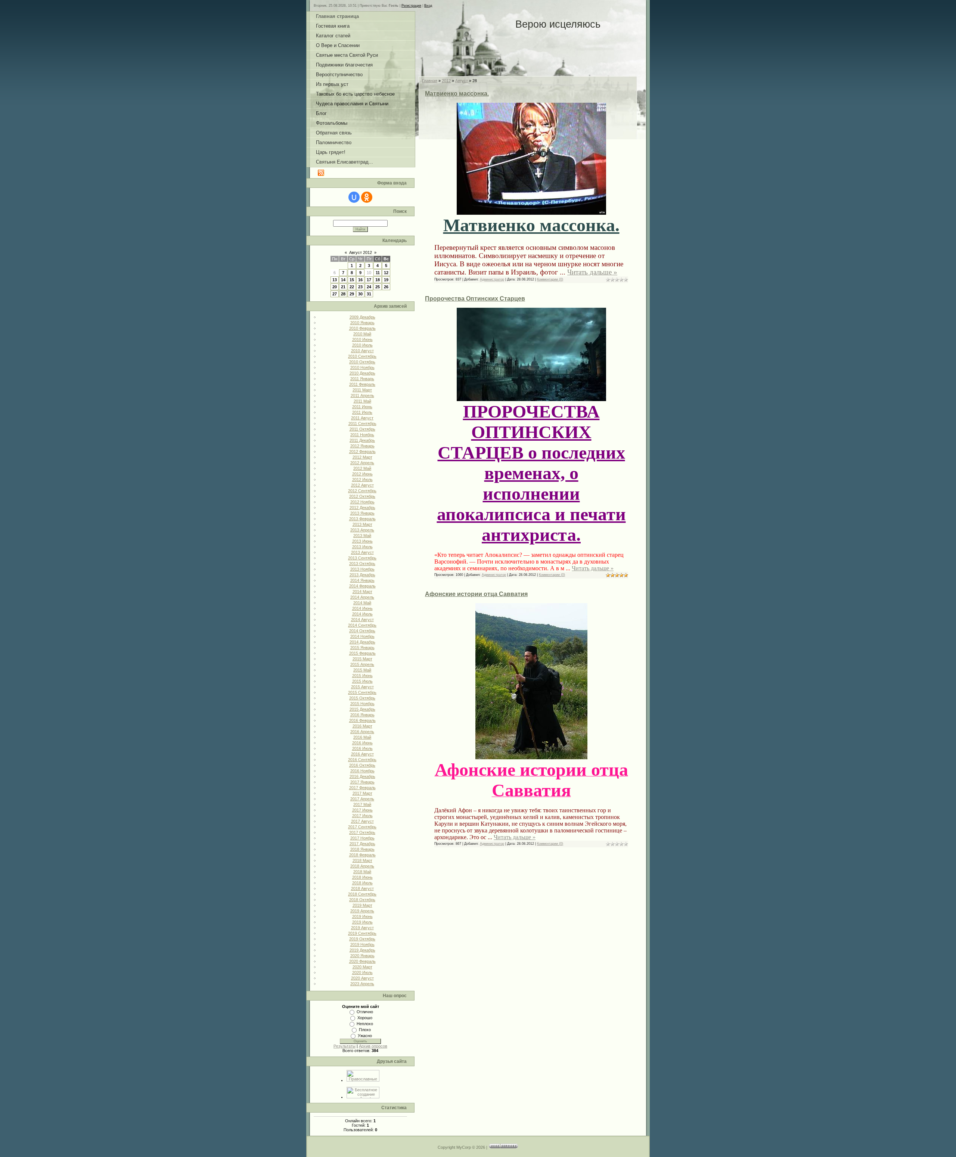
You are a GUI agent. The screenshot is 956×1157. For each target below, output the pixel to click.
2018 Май (362, 871)
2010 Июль (362, 345)
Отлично (365, 1011)
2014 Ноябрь (362, 636)
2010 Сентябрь (362, 356)
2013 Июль (362, 547)
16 (360, 279)
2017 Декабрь (362, 843)
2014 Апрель (362, 597)
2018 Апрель (362, 866)
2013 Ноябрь (362, 569)
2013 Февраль (362, 519)
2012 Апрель (362, 462)
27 (334, 294)
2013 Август (362, 552)
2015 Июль (362, 681)
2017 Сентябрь (362, 827)
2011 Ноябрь (362, 434)
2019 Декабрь (362, 950)
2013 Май (362, 535)
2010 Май (362, 334)
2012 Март (362, 457)
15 (352, 279)
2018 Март (362, 860)
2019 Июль (362, 922)
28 (343, 294)
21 (343, 287)
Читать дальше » (592, 272)
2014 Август (362, 619)
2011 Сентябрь (362, 423)
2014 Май (362, 603)
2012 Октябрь (362, 496)
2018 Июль (362, 883)
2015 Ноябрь (362, 703)
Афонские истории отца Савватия (476, 594)
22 (352, 287)
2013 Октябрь (362, 563)
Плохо (365, 1029)
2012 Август (362, 485)
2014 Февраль (362, 586)
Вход (428, 5)
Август (461, 80)
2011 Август (362, 418)
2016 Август (362, 754)
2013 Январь (362, 513)
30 (360, 294)
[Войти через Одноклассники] (366, 197)
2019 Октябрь (362, 939)
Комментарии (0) (550, 279)
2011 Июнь (362, 406)
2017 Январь (362, 782)
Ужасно (365, 1035)
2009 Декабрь (362, 317)
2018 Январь (362, 849)
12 (386, 272)
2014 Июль (362, 614)
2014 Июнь (362, 608)
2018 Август (362, 888)
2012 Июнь (362, 474)
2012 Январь (362, 446)
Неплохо (365, 1023)
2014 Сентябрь (362, 625)
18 (377, 279)
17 (369, 279)
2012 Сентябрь (362, 490)
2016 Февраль (362, 720)
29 (352, 294)
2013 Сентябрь (362, 558)
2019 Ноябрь (362, 944)
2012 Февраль (362, 451)
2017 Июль (362, 815)
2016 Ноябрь (362, 771)
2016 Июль (362, 748)
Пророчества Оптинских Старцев (475, 298)
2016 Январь (362, 715)
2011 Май (362, 401)
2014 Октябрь (362, 631)
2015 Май (362, 670)
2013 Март (362, 524)
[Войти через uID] (354, 197)
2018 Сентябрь (362, 894)
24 (369, 287)
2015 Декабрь (362, 709)
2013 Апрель (362, 530)
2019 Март (362, 905)
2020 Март (362, 967)
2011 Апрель (362, 395)
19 (386, 279)
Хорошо (364, 1017)
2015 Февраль (362, 653)
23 (360, 287)
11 (378, 272)
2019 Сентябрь (362, 933)
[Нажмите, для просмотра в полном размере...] (531, 208)
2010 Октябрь (362, 362)
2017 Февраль (362, 787)
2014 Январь (362, 580)
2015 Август (362, 687)
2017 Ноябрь (362, 838)
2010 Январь (362, 322)
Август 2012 (360, 252)
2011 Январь (362, 378)
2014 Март (362, 591)
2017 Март (362, 793)
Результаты (344, 1046)
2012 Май (362, 468)
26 (386, 287)
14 (343, 279)
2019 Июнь (362, 916)
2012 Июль (362, 479)
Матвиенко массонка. (457, 93)
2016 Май (362, 737)
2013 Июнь (362, 541)
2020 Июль (362, 972)
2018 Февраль (362, 855)
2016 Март (362, 726)
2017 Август (362, 821)
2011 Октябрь (362, 429)
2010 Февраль (362, 328)
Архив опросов (373, 1046)
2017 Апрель (362, 799)
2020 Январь (362, 955)
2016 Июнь (362, 743)
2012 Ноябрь (362, 502)
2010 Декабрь (362, 373)
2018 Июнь (362, 877)
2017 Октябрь (362, 832)
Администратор (492, 279)
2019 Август (362, 927)
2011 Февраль (362, 384)
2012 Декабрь (362, 507)
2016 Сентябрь (362, 759)
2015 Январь (362, 647)
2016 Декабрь (362, 776)
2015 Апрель (362, 664)
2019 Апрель (362, 911)
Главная (429, 80)
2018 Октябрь (362, 899)
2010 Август (362, 350)
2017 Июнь (362, 810)
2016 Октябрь (362, 765)
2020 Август (362, 978)
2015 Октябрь (362, 698)
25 (377, 287)
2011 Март (362, 390)
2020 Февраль (362, 961)
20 (334, 287)
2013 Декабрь (362, 575)
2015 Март (362, 659)
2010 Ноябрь (362, 367)
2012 (446, 80)
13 (334, 279)
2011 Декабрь (362, 440)
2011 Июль (362, 412)
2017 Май (362, 804)
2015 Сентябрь (362, 692)
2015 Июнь (362, 675)
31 (369, 294)
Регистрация (411, 5)
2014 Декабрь (362, 642)
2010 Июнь (362, 339)
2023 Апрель (362, 983)
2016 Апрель (362, 731)
